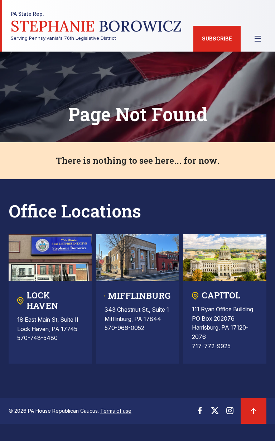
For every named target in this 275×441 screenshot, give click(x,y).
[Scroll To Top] (253, 411)
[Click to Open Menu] (258, 39)
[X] (215, 412)
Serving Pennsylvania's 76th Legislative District (96, 25)
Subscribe (217, 38)
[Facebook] (200, 412)
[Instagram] (230, 412)
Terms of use (115, 411)
